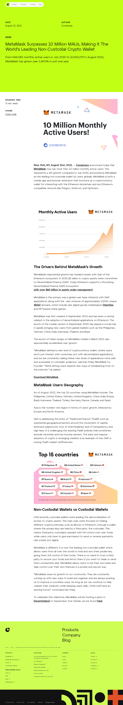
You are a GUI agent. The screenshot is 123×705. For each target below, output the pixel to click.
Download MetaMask (46, 377)
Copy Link (10, 114)
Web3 (37, 305)
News (8, 37)
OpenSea (108, 305)
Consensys (82, 165)
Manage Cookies (49, 702)
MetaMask (40, 169)
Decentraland (42, 601)
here (99, 601)
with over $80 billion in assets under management (63, 290)
